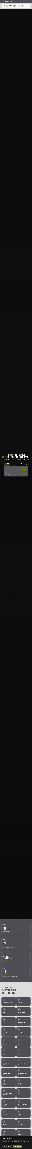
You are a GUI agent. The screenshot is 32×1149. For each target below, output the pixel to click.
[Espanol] (14, 6)
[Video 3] (17, 914)
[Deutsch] (19, 6)
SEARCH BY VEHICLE (14, 464)
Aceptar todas (17, 1146)
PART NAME (8, 464)
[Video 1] (14, 914)
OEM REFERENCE (21, 464)
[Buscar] (22, 6)
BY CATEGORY (29, 464)
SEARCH (24, 469)
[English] (17, 6)
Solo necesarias (7, 1146)
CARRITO (29, 6)
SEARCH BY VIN (24, 474)
